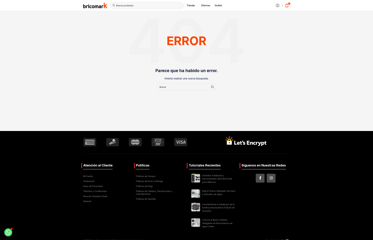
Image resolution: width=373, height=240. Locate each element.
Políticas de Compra (145, 176)
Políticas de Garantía (146, 199)
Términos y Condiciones (95, 191)
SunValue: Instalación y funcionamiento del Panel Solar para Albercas (217, 178)
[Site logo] (95, 5)
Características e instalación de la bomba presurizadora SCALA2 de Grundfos (218, 207)
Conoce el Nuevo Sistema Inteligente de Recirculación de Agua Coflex (217, 223)
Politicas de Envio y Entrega (149, 181)
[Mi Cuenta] (277, 5)
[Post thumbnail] (195, 179)
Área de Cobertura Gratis (95, 196)
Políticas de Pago (144, 186)
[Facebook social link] (260, 178)
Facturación (89, 181)
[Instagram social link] (271, 178)
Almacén (87, 201)
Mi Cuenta (88, 176)
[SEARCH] (212, 87)
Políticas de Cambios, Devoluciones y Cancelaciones (154, 192)
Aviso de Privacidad (92, 186)
